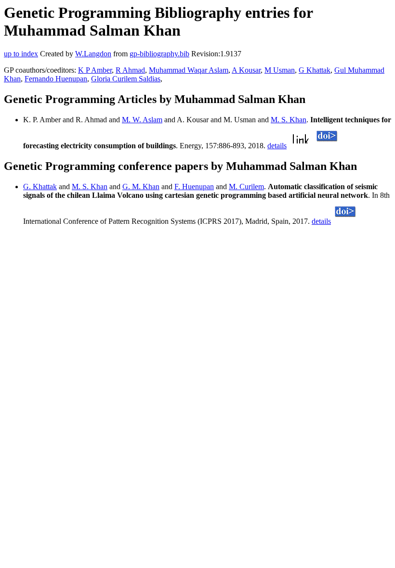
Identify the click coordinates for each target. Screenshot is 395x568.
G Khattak (314, 70)
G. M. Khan (140, 186)
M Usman (279, 70)
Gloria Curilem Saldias (125, 79)
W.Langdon (93, 54)
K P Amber (95, 70)
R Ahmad (130, 70)
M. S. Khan (288, 120)
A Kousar (246, 70)
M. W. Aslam (142, 120)
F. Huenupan (194, 186)
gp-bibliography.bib (159, 54)
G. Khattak (40, 186)
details (277, 146)
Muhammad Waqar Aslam (188, 70)
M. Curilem (246, 186)
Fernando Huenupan (56, 79)
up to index (21, 54)
